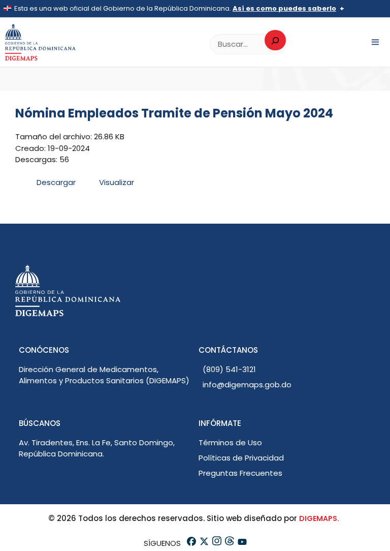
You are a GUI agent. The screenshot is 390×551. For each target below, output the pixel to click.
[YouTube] (241, 543)
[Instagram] (216, 543)
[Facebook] (190, 543)
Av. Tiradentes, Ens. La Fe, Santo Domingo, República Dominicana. (97, 448)
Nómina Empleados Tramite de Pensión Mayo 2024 (174, 113)
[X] (203, 543)
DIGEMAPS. (319, 518)
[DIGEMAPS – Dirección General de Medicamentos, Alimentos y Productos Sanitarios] (40, 42)
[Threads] (228, 543)
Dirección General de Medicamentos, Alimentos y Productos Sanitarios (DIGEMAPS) (104, 375)
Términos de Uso (230, 442)
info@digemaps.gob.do (247, 384)
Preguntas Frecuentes (240, 473)
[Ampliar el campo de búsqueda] (275, 40)
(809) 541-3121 (229, 369)
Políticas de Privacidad (241, 457)
